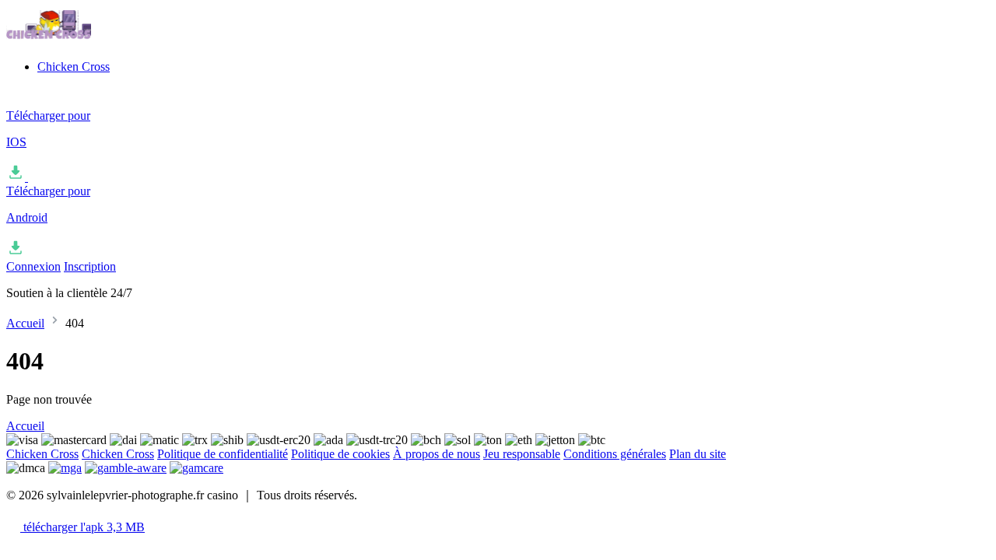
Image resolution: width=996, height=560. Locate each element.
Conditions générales (614, 453)
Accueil (25, 323)
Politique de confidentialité (222, 453)
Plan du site (697, 453)
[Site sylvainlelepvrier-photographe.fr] (84, 40)
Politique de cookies (340, 453)
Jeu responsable (521, 453)
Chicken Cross (73, 66)
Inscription (90, 266)
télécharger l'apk (82, 527)
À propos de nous (436, 453)
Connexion (33, 266)
